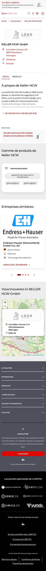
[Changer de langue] (37, 13)
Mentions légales (9, 559)
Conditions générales (30, 559)
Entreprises (7, 377)
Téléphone (11, 59)
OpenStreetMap (38, 355)
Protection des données (23, 563)
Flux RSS (6, 412)
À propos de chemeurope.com (23, 544)
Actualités (7, 368)
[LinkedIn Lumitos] (23, 524)
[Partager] (33, 13)
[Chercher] (29, 13)
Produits (16, 76)
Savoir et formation (12, 404)
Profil (6, 76)
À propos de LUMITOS (22, 539)
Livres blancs (8, 395)
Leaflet (27, 355)
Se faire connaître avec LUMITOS (22, 534)
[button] (23, 338)
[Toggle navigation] (42, 13)
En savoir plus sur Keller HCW (21, 113)
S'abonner (23, 453)
